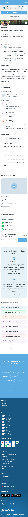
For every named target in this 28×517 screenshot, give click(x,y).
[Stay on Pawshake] (15, 240)
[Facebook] (2, 504)
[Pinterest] (13, 504)
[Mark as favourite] (26, 2)
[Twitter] (6, 504)
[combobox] (14, 138)
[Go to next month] (23, 143)
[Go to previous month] (20, 143)
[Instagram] (9, 504)
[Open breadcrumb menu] (6, 349)
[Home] (1, 348)
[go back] (1, 2)
